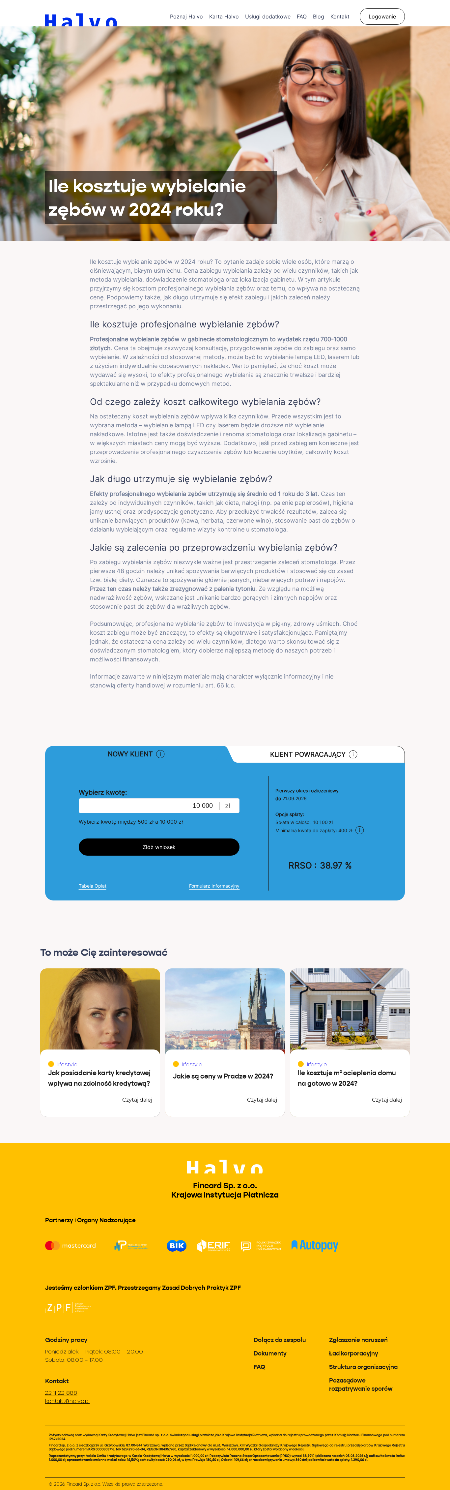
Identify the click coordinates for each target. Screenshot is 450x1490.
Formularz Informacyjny (214, 886)
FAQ (302, 16)
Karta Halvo (224, 16)
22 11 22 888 (61, 1392)
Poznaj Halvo (186, 16)
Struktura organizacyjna (363, 1367)
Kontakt (340, 16)
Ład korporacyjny (353, 1353)
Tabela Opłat (92, 886)
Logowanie (382, 16)
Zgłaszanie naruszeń (358, 1340)
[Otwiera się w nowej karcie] (68, 1307)
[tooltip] (160, 754)
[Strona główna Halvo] (107, 13)
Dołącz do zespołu (280, 1340)
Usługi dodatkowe (268, 16)
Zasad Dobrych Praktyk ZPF (201, 1288)
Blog (318, 16)
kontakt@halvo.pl (67, 1401)
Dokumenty (270, 1353)
